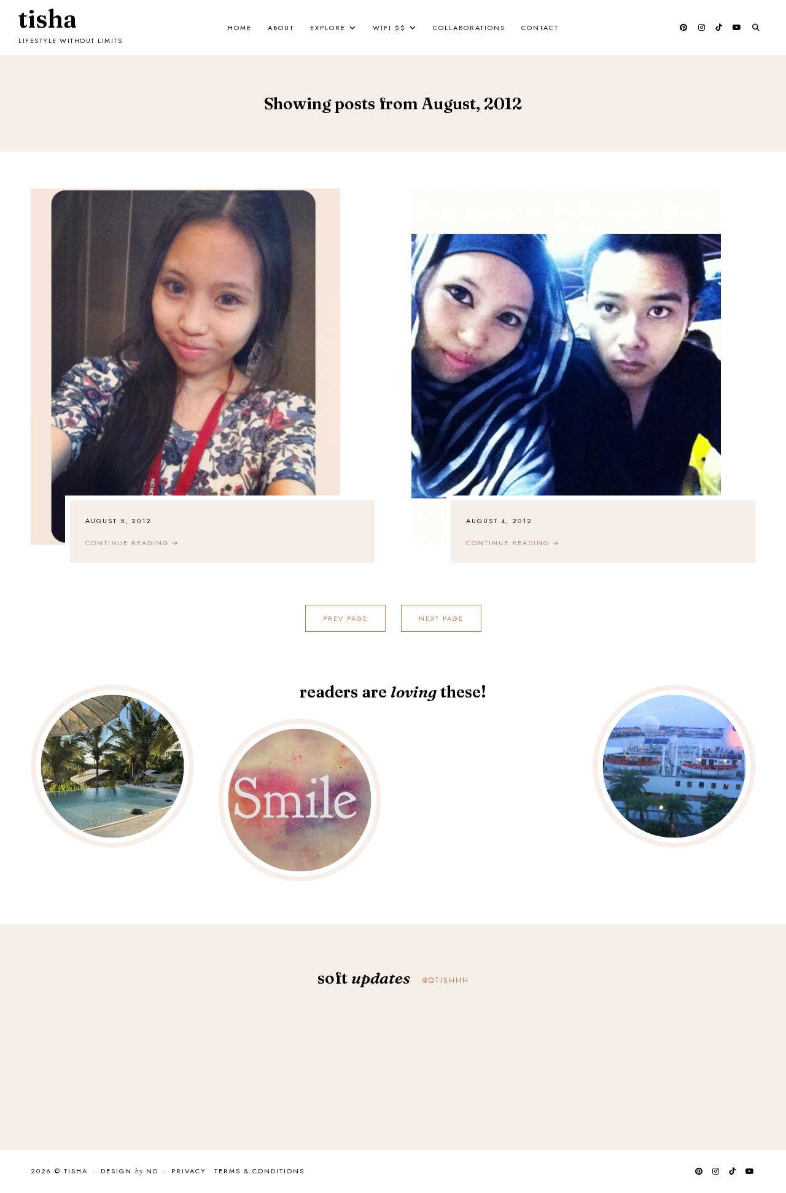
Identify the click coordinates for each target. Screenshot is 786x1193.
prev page (345, 618)
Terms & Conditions (259, 1171)
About (281, 28)
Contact (540, 28)
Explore (328, 28)
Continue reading (132, 543)
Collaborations (469, 28)
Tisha (47, 19)
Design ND (129, 1171)
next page (441, 618)
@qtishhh (445, 980)
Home (240, 28)
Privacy (188, 1171)
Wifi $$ (389, 28)
